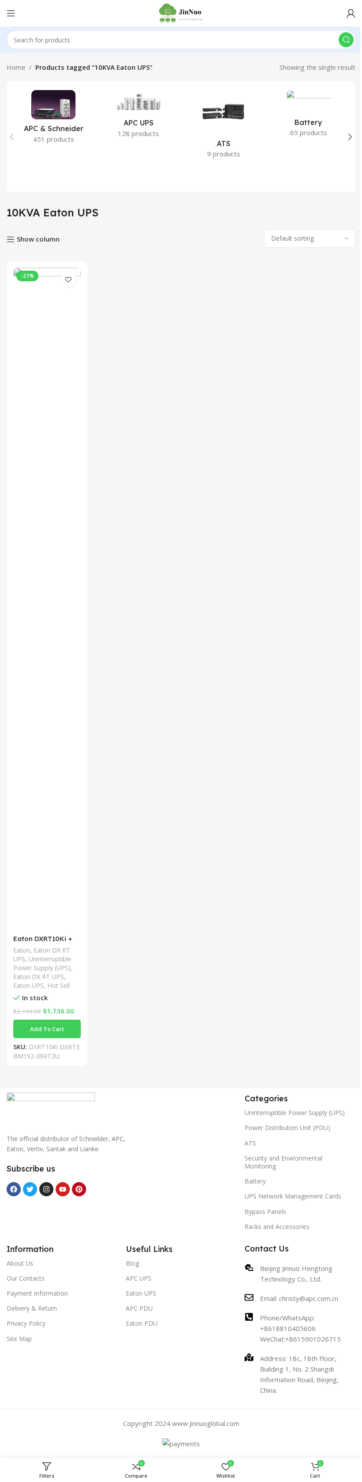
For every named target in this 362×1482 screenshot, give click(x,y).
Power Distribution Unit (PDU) (287, 1127)
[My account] (351, 13)
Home (16, 67)
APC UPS (138, 1278)
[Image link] (51, 1108)
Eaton (21, 950)
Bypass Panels (265, 1211)
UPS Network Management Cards (293, 1196)
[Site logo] (181, 12)
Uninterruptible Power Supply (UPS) (42, 963)
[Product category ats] (223, 126)
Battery (255, 1181)
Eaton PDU (142, 1323)
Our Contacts (26, 1278)
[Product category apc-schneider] (53, 119)
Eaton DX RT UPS (38, 976)
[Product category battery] (309, 116)
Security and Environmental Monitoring (283, 1162)
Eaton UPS (28, 985)
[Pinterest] (79, 1189)
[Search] (346, 39)
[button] (12, 137)
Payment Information (37, 1293)
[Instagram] (46, 1189)
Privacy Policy (26, 1323)
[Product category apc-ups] (139, 116)
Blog (132, 1263)
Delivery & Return (32, 1308)
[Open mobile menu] (11, 13)
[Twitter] (30, 1189)
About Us (20, 1263)
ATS (250, 1143)
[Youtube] (63, 1189)
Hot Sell (58, 985)
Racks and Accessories (277, 1226)
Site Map (19, 1339)
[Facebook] (14, 1189)
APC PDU (139, 1308)
